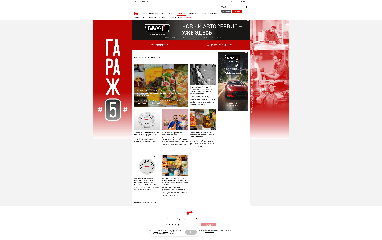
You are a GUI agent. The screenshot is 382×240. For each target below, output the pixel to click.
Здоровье (202, 14)
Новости (137, 17)
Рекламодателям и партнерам (183, 219)
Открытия (173, 17)
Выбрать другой (226, 11)
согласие (165, 232)
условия (155, 232)
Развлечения (153, 14)
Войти (136, 1)
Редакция (168, 219)
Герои (144, 17)
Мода (163, 14)
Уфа (231, 1)
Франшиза (199, 219)
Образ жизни (213, 14)
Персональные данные (212, 219)
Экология (192, 14)
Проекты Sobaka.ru (241, 1)
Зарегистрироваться (145, 1)
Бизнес (188, 17)
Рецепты (180, 17)
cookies (172, 233)
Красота (171, 14)
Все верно (237, 11)
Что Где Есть (163, 17)
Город (144, 14)
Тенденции (152, 17)
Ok (191, 232)
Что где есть (181, 14)
